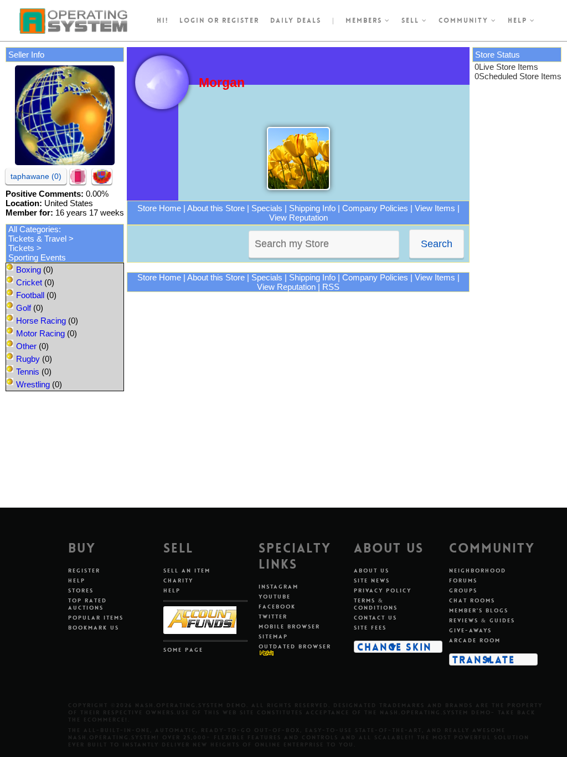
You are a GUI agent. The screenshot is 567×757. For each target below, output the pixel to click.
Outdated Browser (295, 646)
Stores (81, 590)
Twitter (273, 616)
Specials (266, 208)
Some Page (183, 649)
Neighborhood (477, 570)
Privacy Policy (382, 590)
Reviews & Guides (482, 620)
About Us (371, 570)
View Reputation (298, 217)
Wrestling (33, 384)
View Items (435, 208)
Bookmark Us (93, 627)
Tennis (27, 371)
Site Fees (370, 627)
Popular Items (95, 617)
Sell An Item (186, 570)
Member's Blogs (478, 610)
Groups (463, 590)
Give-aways (470, 630)
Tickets (21, 248)
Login (192, 20)
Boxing (28, 269)
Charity (178, 580)
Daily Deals (295, 20)
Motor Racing (40, 333)
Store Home (159, 208)
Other (26, 346)
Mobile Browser (289, 626)
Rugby (28, 359)
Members (365, 20)
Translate (483, 659)
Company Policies (375, 208)
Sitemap (273, 636)
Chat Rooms (472, 600)
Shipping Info (312, 208)
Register (84, 570)
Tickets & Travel (37, 238)
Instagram (278, 586)
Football (30, 295)
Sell (411, 20)
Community (465, 20)
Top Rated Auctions (87, 604)
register (240, 20)
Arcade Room (475, 640)
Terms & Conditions (376, 604)
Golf (23, 308)
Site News (372, 580)
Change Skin (394, 647)
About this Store (216, 208)
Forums (463, 580)
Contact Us (375, 617)
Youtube (275, 596)
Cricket (29, 282)
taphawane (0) (36, 176)
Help (519, 20)
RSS (330, 286)
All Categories (33, 229)
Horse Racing (41, 320)
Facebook (277, 606)
